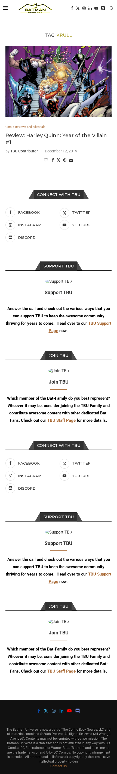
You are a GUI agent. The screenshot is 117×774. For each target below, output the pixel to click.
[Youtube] (96, 8)
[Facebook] (72, 8)
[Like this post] (46, 160)
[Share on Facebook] (53, 160)
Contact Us (58, 766)
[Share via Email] (71, 160)
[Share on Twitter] (58, 160)
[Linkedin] (90, 8)
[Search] (111, 8)
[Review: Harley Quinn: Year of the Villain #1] (58, 81)
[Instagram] (84, 8)
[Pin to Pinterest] (64, 160)
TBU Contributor (24, 151)
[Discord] (103, 8)
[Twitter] (78, 8)
